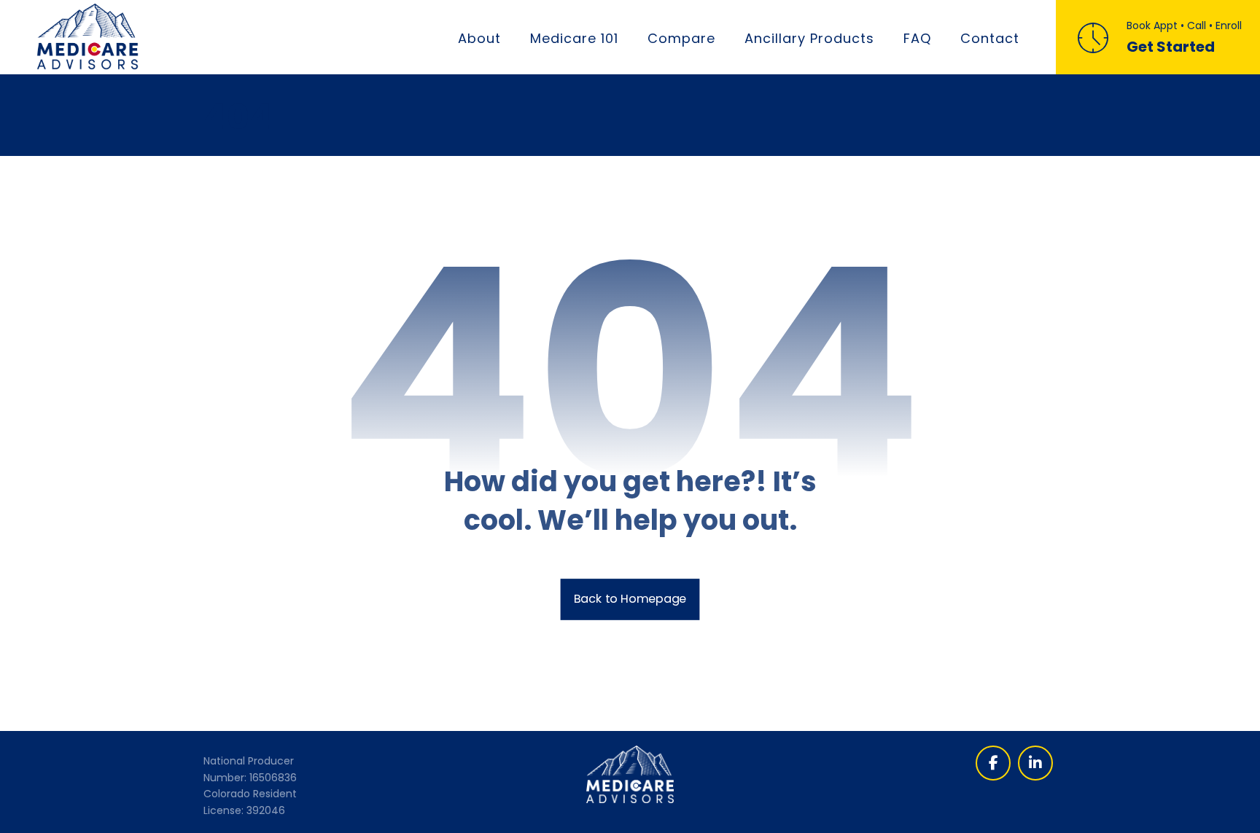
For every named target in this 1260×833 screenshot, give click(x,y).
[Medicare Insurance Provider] (87, 36)
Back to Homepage (630, 598)
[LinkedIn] (1035, 763)
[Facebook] (993, 763)
